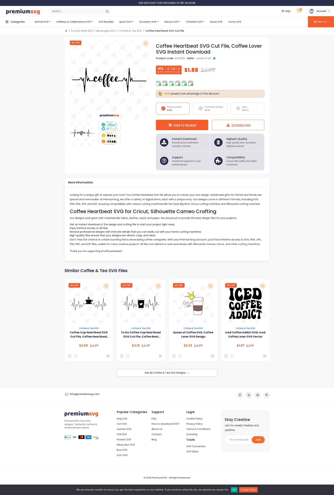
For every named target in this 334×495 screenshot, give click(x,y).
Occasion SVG (147, 21)
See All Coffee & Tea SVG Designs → (167, 372)
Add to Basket (185, 125)
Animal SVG (42, 21)
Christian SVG (194, 21)
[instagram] (258, 395)
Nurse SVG (216, 21)
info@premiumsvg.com (84, 394)
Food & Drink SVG (82, 31)
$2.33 (188, 345)
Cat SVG (122, 424)
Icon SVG (122, 455)
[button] (319, 11)
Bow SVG (122, 450)
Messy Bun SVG (126, 444)
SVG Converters (195, 446)
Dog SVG (122, 418)
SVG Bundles (106, 21)
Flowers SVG (124, 439)
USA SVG (122, 434)
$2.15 (136, 345)
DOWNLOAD (241, 125)
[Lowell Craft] (70, 356)
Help (288, 11)
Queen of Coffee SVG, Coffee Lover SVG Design (193, 334)
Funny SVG (234, 21)
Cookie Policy (194, 418)
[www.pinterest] (266, 395)
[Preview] (76, 356)
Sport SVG (125, 21)
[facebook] (240, 395)
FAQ (154, 418)
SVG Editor (192, 451)
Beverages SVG (106, 31)
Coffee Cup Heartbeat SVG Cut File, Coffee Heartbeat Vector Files (89, 335)
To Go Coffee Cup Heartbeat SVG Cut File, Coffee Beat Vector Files (141, 335)
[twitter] (249, 395)
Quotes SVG (124, 429)
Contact (157, 434)
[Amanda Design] (175, 356)
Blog (154, 439)
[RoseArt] (227, 356)
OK (234, 489)
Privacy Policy (194, 424)
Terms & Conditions (198, 429)
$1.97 (240, 345)
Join (258, 439)
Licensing (191, 434)
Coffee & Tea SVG (130, 31)
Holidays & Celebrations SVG (74, 21)
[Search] (107, 11)
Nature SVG (171, 21)
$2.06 (83, 345)
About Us (157, 429)
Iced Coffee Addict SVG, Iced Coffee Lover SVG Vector (245, 334)
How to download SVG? (165, 424)
